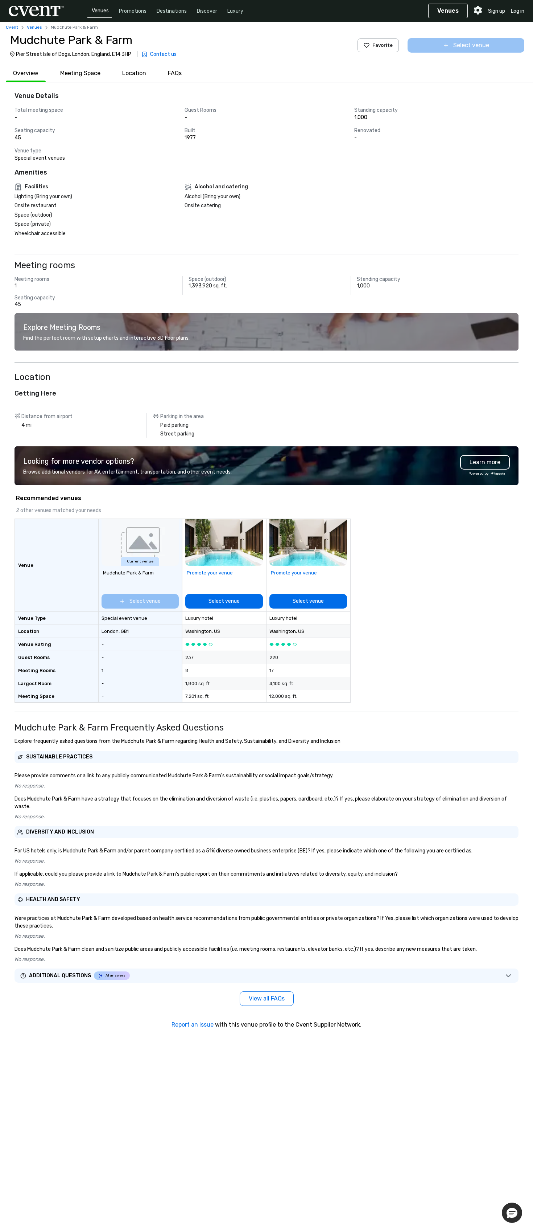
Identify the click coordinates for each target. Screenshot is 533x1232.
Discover (207, 11)
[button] (512, 1213)
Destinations (172, 11)
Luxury (235, 11)
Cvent (12, 27)
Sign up (496, 11)
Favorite (382, 45)
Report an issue (193, 1024)
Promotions (132, 11)
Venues (100, 11)
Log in (517, 11)
